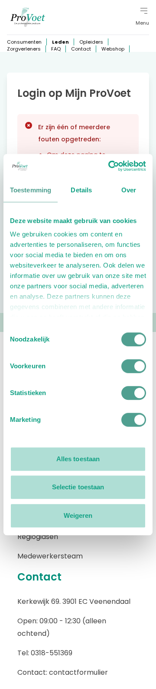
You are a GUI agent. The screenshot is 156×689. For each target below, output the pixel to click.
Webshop (112, 48)
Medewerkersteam (50, 556)
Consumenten (24, 41)
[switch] (133, 366)
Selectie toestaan (78, 487)
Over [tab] (128, 190)
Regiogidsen (37, 537)
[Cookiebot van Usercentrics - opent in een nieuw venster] (110, 166)
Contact (81, 48)
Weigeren (78, 515)
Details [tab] (81, 190)
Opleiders (91, 41)
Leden (60, 41)
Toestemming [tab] (30, 190)
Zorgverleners (24, 48)
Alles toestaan (78, 459)
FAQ (56, 48)
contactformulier (78, 672)
